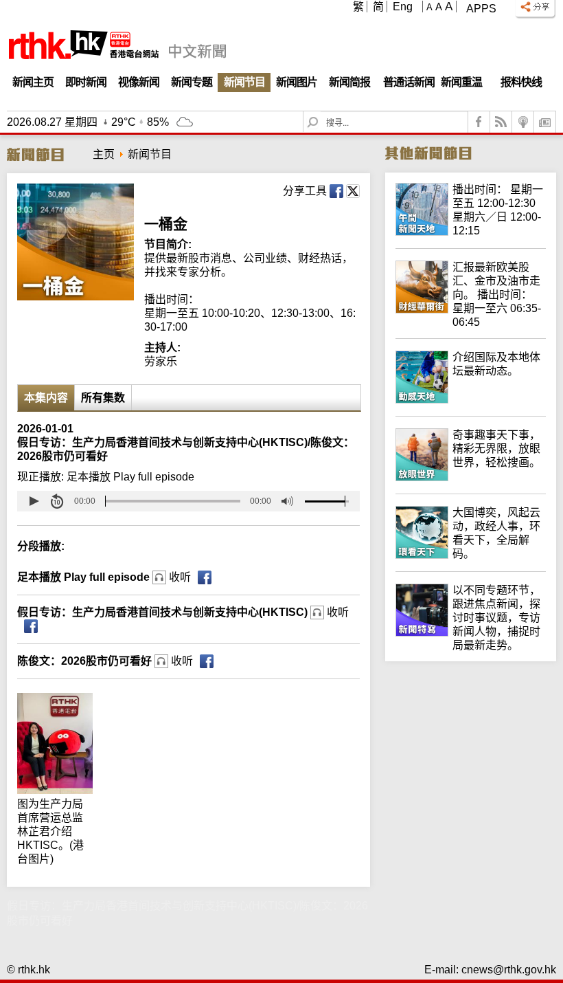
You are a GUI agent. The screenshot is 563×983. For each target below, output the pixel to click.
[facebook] (479, 122)
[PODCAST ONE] (523, 122)
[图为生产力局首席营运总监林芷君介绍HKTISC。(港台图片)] (58, 699)
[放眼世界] (470, 477)
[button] (34, 501)
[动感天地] (470, 400)
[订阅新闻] (545, 122)
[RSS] (501, 122)
